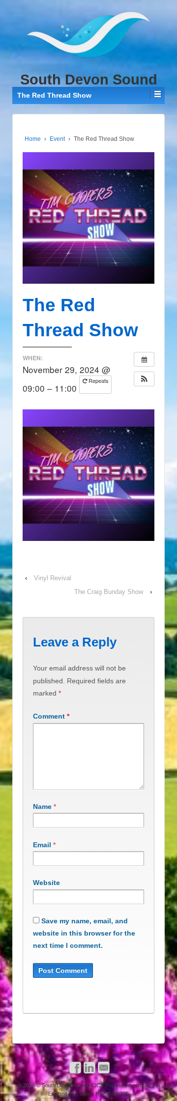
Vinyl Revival (52, 578)
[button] (144, 379)
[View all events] (144, 359)
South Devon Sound (88, 79)
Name (42, 806)
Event (57, 138)
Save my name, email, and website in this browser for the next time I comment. (84, 933)
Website (46, 882)
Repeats (98, 380)
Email (42, 845)
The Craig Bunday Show (108, 591)
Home (33, 138)
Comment (51, 716)
